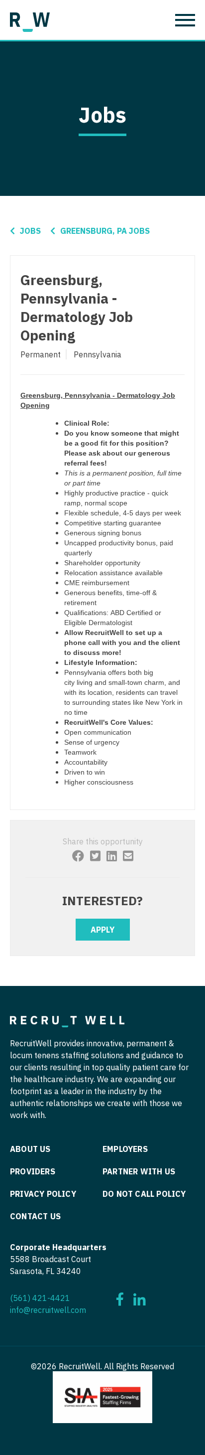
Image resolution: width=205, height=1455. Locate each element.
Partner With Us (138, 1171)
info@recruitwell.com (48, 1310)
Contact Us (35, 1216)
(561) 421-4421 (40, 1298)
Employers (125, 1149)
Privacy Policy (43, 1194)
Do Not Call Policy (144, 1194)
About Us (30, 1149)
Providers (32, 1171)
